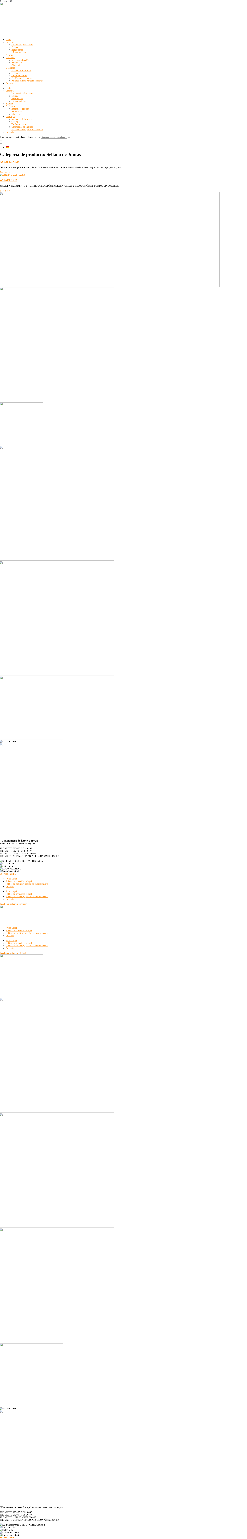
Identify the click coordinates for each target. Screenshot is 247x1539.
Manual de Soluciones (21, 70)
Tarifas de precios (19, 75)
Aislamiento (16, 62)
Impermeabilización (20, 60)
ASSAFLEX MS (9, 161)
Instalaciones (17, 50)
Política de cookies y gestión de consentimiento (27, 884)
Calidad (14, 47)
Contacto (10, 83)
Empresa (10, 42)
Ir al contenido (6, 1)
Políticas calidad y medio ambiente (27, 80)
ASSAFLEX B (8, 180)
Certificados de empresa (22, 78)
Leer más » (5, 172)
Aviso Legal (11, 878)
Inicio (8, 39)
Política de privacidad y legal (19, 881)
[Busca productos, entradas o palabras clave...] (1, 140)
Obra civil (15, 65)
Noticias (9, 55)
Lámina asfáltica (18, 52)
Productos (10, 57)
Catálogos (15, 73)
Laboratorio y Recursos (22, 44)
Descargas (10, 68)
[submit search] (69, 137)
